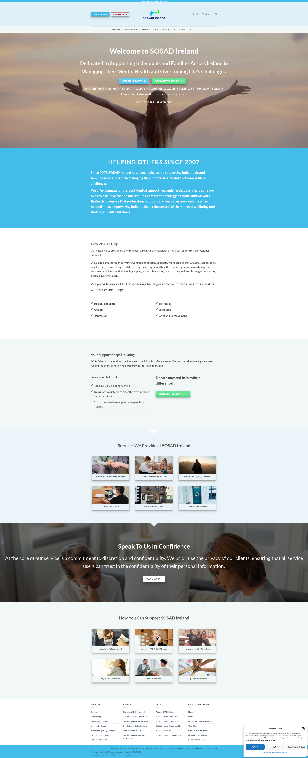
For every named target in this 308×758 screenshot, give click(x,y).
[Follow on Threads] (206, 14)
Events (155, 30)
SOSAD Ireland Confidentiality (168, 735)
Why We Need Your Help (133, 730)
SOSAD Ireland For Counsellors (136, 721)
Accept (255, 747)
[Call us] (212, 14)
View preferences (295, 747)
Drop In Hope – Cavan (100, 735)
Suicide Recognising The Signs (103, 730)
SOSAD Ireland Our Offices (167, 716)
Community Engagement (172, 30)
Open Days (193, 726)
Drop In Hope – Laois (99, 740)
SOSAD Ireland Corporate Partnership (134, 736)
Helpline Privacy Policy (279, 752)
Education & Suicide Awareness (201, 721)
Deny (275, 747)
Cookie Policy (267, 752)
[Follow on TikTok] (200, 14)
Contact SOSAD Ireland (198, 730)
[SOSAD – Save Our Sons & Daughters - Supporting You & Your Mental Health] (154, 14)
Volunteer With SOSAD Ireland (136, 716)
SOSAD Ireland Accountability (168, 726)
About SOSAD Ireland (165, 712)
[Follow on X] (203, 14)
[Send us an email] (209, 14)
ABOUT (145, 30)
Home (190, 712)
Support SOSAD (131, 30)
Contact (192, 30)
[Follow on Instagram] (197, 14)
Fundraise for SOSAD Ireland (135, 726)
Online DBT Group (98, 726)
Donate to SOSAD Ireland (134, 712)
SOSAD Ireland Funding (166, 730)
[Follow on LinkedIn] (216, 14)
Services (116, 30)
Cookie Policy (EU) (196, 740)
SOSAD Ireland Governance (167, 721)
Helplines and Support (100, 721)
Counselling (96, 716)
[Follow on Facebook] (194, 14)
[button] (303, 728)
